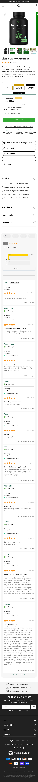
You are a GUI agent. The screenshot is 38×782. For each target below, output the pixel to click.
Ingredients (7, 207)
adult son (7, 236)
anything (32, 236)
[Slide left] (1, 51)
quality (23, 236)
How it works (7, 215)
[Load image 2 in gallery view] (13, 51)
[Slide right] (36, 51)
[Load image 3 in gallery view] (19, 51)
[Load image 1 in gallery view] (6, 51)
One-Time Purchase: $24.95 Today (19, 127)
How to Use (7, 222)
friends (15, 236)
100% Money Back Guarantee (18, 691)
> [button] (24, 675)
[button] (2, 5)
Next (33, 706)
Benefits (5, 178)
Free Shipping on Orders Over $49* (20, 688)
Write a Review (20, 269)
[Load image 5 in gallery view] (33, 51)
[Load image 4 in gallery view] (26, 51)
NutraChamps (21, 767)
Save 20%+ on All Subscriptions (19, 684)
